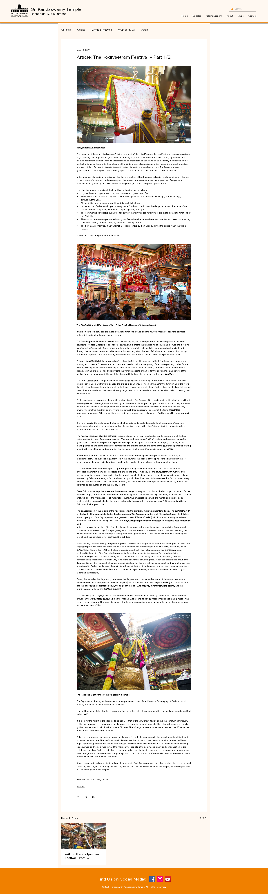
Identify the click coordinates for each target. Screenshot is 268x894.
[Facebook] (152, 879)
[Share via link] (100, 796)
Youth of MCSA (126, 29)
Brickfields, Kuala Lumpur (48, 14)
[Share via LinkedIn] (93, 796)
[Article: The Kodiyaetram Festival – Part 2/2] (83, 836)
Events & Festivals (102, 29)
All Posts (66, 29)
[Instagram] (160, 879)
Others (144, 29)
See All (203, 817)
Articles (81, 29)
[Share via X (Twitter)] (85, 796)
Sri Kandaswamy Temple (56, 9)
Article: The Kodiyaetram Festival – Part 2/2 (82, 856)
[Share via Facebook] (78, 796)
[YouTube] (168, 879)
